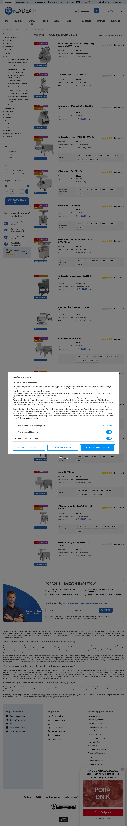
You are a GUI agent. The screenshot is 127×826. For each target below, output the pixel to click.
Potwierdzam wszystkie (97, 448)
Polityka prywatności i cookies (28, 418)
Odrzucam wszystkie (62, 448)
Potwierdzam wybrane (29, 448)
